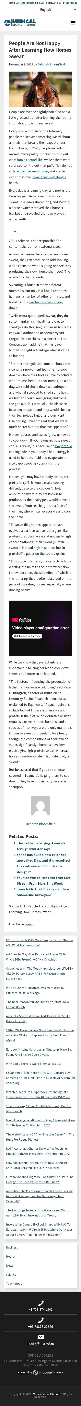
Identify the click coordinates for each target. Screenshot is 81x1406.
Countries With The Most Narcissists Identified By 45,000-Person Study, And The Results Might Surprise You (39, 973)
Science (11, 1274)
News (29, 924)
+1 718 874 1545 (69, 2)
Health (11, 1256)
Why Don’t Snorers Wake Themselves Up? (34, 1064)
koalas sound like (30, 159)
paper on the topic (39, 553)
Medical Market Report (20, 23)
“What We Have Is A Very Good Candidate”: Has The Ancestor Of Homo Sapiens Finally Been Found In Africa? (40, 1035)
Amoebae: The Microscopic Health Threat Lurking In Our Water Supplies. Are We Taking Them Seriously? (39, 1196)
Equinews (35, 704)
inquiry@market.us (32, 2)
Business (12, 1247)
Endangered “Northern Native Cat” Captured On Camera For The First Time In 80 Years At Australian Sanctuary (40, 1078)
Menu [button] (73, 23)
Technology (14, 1283)
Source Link (17, 906)
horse (60, 769)
